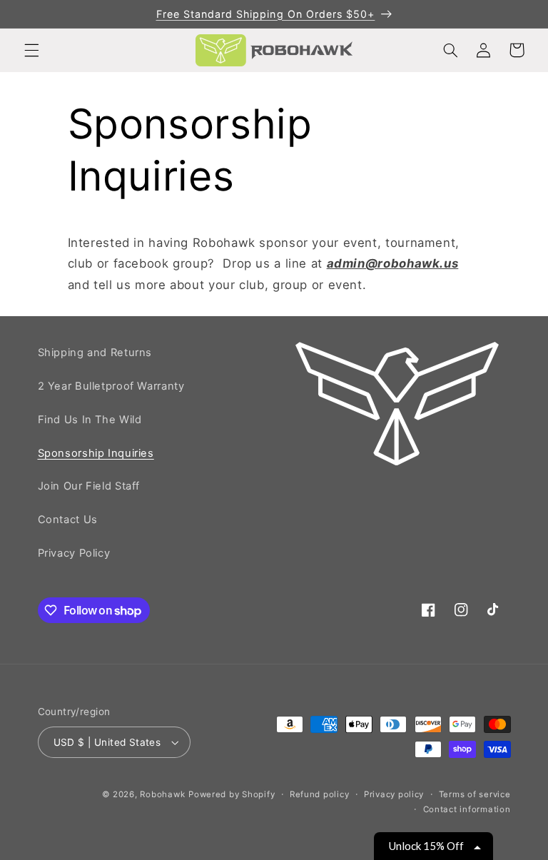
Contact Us (68, 519)
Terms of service (475, 794)
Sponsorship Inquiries (96, 453)
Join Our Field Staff (89, 486)
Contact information (467, 809)
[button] (31, 50)
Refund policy (320, 794)
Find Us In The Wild (90, 419)
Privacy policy (394, 794)
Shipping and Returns (95, 352)
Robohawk (162, 794)
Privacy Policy (74, 553)
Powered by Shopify (231, 794)
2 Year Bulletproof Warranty (111, 386)
